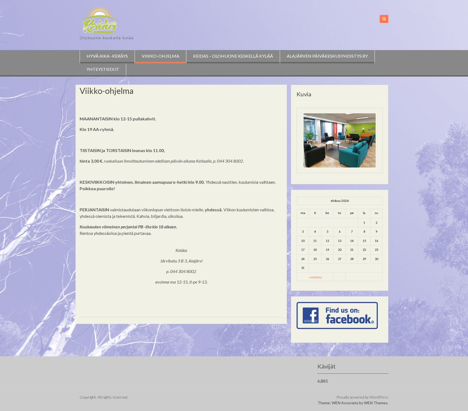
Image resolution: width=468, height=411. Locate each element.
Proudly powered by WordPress (362, 397)
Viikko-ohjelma (160, 55)
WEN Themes (376, 402)
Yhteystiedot (102, 69)
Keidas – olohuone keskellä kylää (233, 55)
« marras (315, 277)
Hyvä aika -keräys (107, 55)
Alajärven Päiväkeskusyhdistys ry (327, 55)
